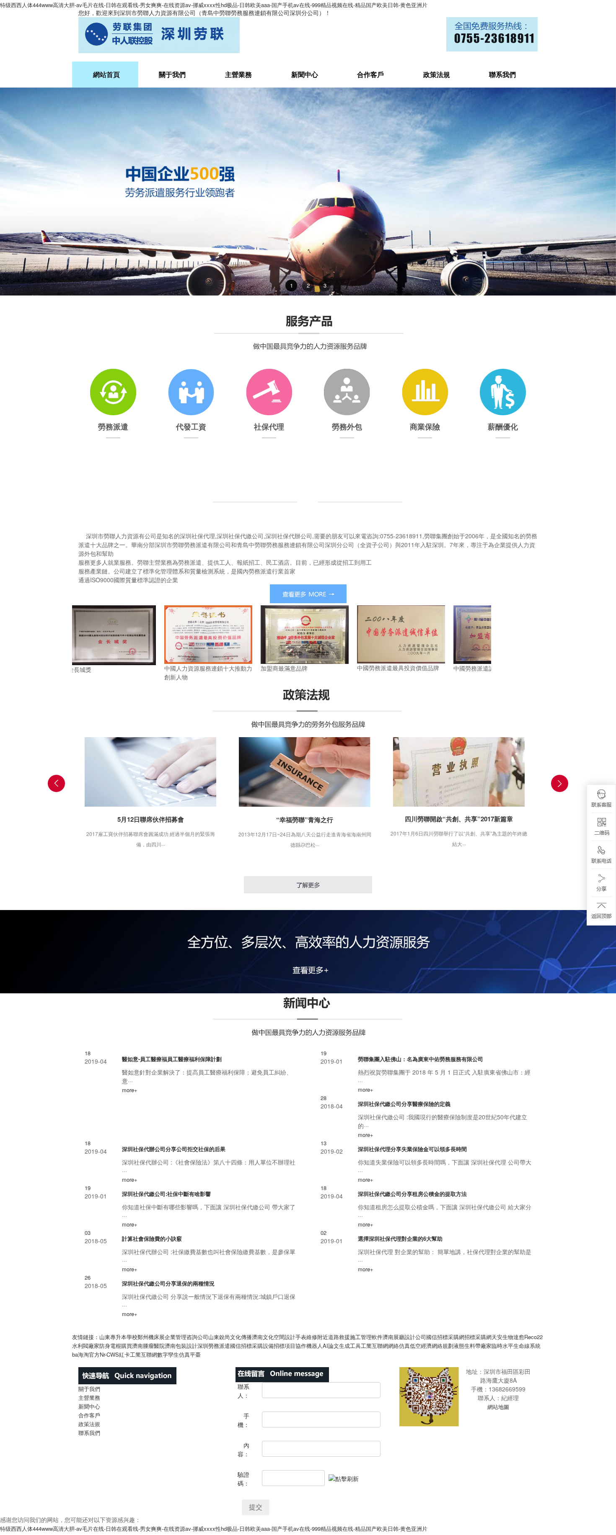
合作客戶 (370, 74)
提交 (255, 1507)
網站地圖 (498, 1407)
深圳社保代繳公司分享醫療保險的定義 (404, 1104)
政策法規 (436, 74)
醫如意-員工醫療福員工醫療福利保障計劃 (172, 1059)
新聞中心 (304, 74)
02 (323, 1233)
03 (88, 1233)
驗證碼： (243, 1478)
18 (88, 1053)
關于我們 (172, 74)
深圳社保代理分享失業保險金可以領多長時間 (412, 1149)
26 (88, 1277)
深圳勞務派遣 (213, 1346)
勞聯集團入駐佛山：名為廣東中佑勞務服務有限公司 (420, 1059)
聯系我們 (502, 74)
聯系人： (243, 1390)
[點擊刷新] (344, 1478)
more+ (129, 1090)
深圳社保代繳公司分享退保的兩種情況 (168, 1283)
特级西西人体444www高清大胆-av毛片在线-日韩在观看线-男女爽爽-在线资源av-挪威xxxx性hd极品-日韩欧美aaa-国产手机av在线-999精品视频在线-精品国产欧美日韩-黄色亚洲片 (213, 5)
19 (323, 1053)
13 (323, 1143)
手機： (243, 1420)
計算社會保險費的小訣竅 (152, 1238)
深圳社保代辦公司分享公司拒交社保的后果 (173, 1149)
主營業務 (238, 74)
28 (323, 1098)
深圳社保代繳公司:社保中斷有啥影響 (166, 1194)
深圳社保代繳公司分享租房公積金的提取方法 (412, 1194)
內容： (243, 1449)
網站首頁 (106, 74)
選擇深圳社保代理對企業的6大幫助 (400, 1238)
